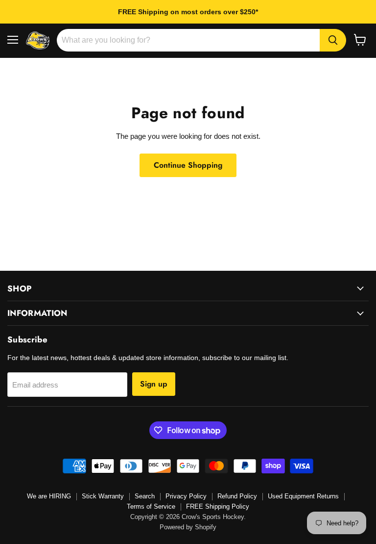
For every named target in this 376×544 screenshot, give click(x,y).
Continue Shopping (188, 165)
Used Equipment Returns (303, 496)
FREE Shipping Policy (217, 506)
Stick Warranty (103, 496)
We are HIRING (49, 496)
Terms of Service (151, 506)
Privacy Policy (186, 496)
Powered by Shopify (188, 527)
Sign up (153, 383)
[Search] (333, 40)
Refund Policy (237, 496)
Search (145, 496)
